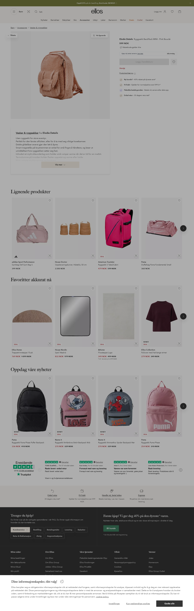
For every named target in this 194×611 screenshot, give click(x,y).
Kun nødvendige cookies (138, 603)
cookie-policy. (102, 597)
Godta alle (169, 603)
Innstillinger (114, 603)
